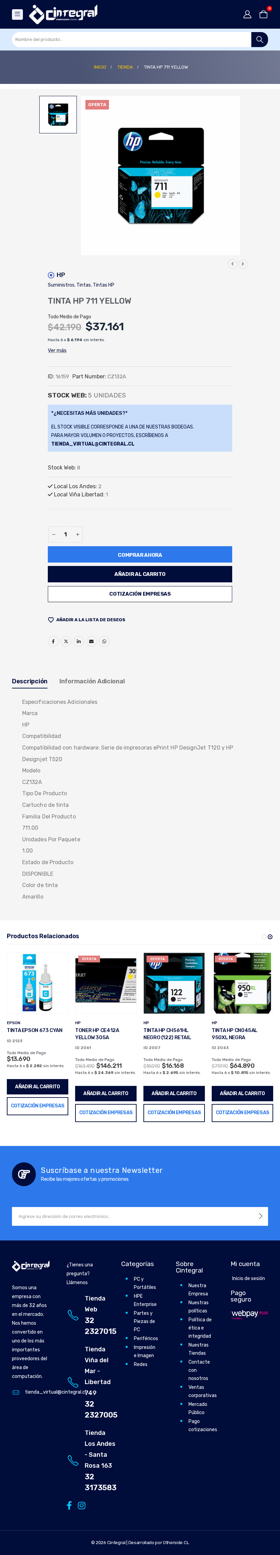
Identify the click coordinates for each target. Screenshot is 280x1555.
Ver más (57, 350)
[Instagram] (80, 1505)
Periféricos (146, 1338)
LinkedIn (78, 641)
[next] (243, 264)
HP (61, 275)
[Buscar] (259, 39)
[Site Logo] (63, 14)
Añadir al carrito (140, 574)
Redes (141, 1364)
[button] (264, 937)
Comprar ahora (140, 555)
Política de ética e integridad (200, 1328)
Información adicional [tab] (92, 681)
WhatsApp (104, 641)
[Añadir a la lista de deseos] (57, 963)
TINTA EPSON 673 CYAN (34, 1030)
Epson (13, 1022)
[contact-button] (260, 1216)
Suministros (61, 285)
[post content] (37, 983)
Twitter (65, 641)
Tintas (83, 285)
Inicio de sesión (248, 1278)
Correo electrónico (91, 641)
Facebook (53, 641)
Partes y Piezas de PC (144, 1321)
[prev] (232, 264)
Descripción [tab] (29, 681)
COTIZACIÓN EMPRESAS (140, 594)
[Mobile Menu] (17, 14)
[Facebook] (69, 1505)
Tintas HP (103, 285)
